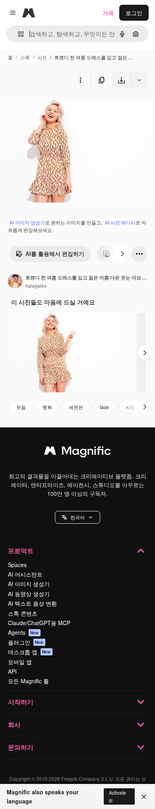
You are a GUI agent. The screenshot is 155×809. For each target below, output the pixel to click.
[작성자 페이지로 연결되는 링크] (15, 282)
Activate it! (117, 796)
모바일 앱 (20, 662)
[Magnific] (77, 452)
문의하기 (20, 747)
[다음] (122, 254)
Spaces (17, 565)
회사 (14, 724)
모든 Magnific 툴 (28, 681)
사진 (42, 57)
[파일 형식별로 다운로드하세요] (139, 80)
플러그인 (26, 642)
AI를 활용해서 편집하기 (54, 253)
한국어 (77, 517)
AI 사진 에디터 (120, 222)
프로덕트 (20, 550)
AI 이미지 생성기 (27, 222)
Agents (23, 632)
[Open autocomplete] (18, 34)
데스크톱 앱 (29, 652)
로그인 (134, 13)
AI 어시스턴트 (25, 574)
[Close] (144, 796)
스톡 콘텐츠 (22, 613)
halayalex (35, 285)
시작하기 (20, 701)
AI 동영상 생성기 (29, 594)
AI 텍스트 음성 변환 (32, 603)
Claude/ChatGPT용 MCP (39, 623)
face (104, 407)
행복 (47, 407)
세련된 (76, 407)
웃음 (21, 407)
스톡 (25, 57)
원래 (46, 106)
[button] (77, 517)
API (12, 671)
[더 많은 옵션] (80, 80)
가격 (108, 13)
